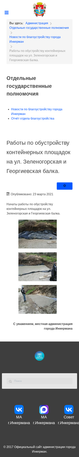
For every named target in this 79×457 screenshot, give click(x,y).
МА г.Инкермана (19, 420)
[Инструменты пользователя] (64, 186)
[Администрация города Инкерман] (39, 9)
